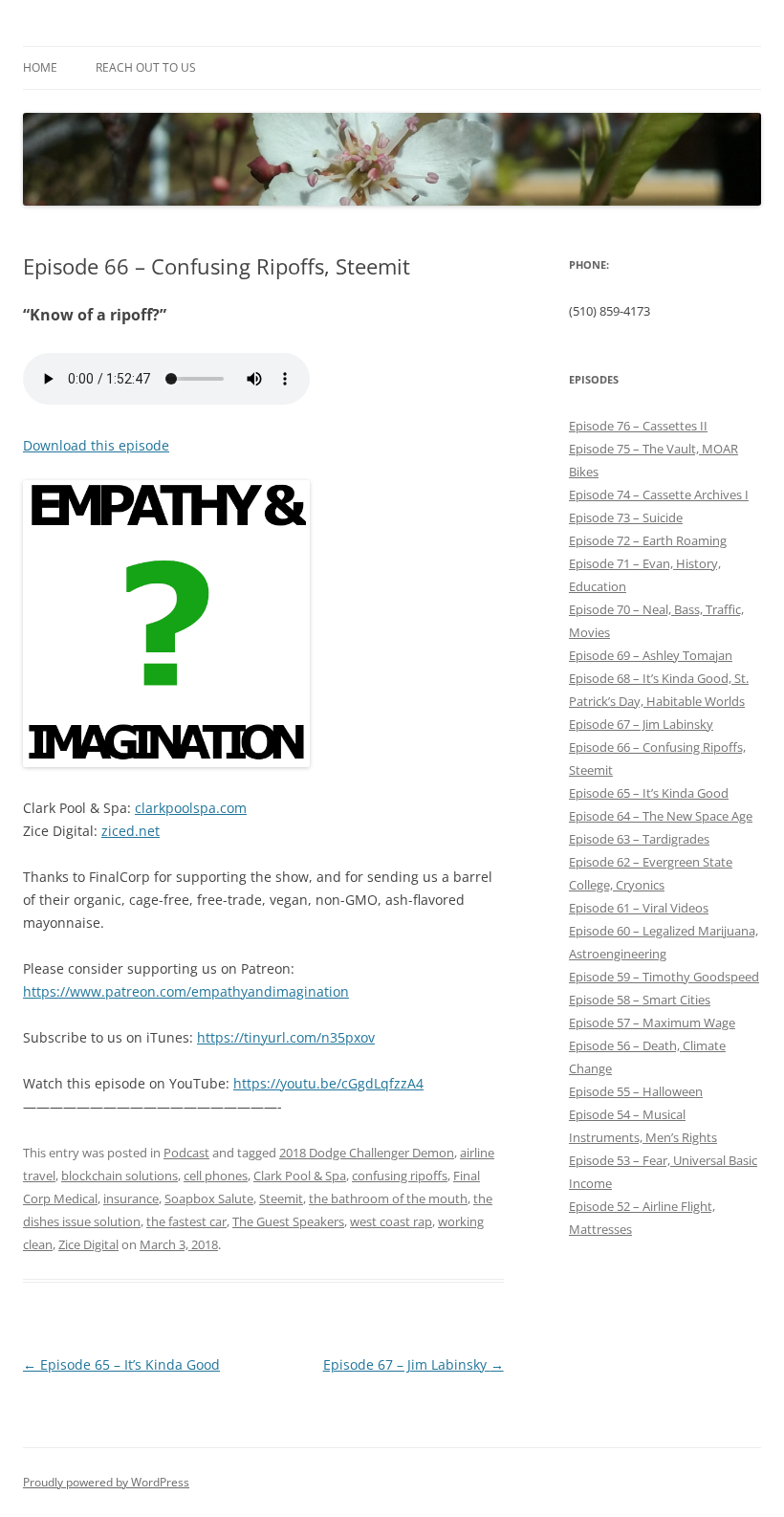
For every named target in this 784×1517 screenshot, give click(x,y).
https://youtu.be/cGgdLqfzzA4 (328, 1083)
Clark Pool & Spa (299, 1175)
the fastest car (186, 1221)
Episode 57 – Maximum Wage (652, 1022)
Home (40, 67)
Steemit (281, 1198)
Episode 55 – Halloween (636, 1091)
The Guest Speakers (288, 1221)
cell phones (216, 1175)
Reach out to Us (146, 67)
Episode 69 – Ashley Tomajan (650, 655)
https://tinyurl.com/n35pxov (286, 1037)
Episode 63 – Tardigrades (639, 838)
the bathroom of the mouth (388, 1198)
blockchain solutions (119, 1175)
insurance (131, 1198)
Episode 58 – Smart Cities (639, 999)
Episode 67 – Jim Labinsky (413, 1364)
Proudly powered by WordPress (106, 1482)
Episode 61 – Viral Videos (638, 907)
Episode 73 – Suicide (626, 517)
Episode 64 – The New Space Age (660, 815)
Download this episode (96, 445)
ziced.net (130, 831)
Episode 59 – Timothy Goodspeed (664, 976)
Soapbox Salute (208, 1198)
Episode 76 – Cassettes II (638, 425)
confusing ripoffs (399, 1175)
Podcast (186, 1152)
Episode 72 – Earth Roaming (648, 540)
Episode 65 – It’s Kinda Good (121, 1364)
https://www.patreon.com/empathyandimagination (186, 991)
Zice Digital (88, 1244)
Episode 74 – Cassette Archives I (659, 494)
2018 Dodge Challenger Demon (366, 1152)
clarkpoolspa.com (191, 808)
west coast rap (391, 1221)
